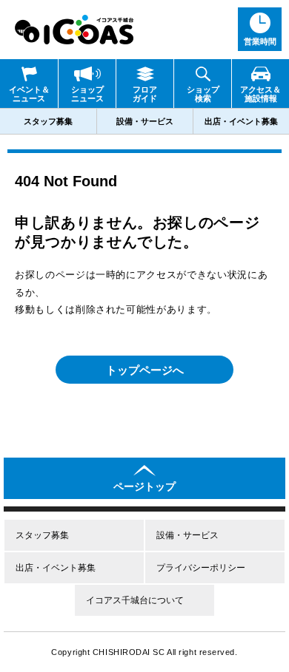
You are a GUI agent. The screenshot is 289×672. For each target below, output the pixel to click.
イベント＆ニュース (29, 94)
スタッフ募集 (48, 121)
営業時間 (260, 41)
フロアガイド (145, 94)
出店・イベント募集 (241, 121)
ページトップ (144, 486)
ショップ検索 (203, 94)
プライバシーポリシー (200, 568)
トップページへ (145, 370)
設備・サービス (144, 121)
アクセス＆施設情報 (260, 94)
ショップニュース (87, 94)
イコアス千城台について (135, 600)
